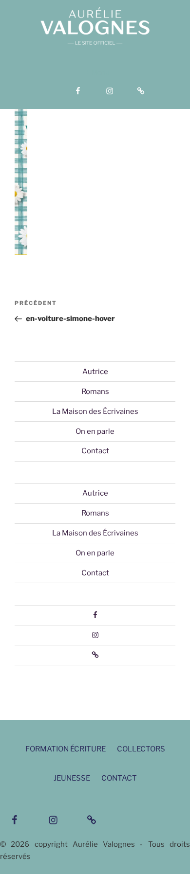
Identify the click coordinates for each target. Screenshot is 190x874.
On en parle (95, 431)
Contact (95, 450)
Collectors (141, 749)
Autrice (95, 371)
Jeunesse (72, 778)
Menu (100, 72)
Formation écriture (65, 749)
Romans (95, 391)
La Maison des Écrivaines (95, 411)
